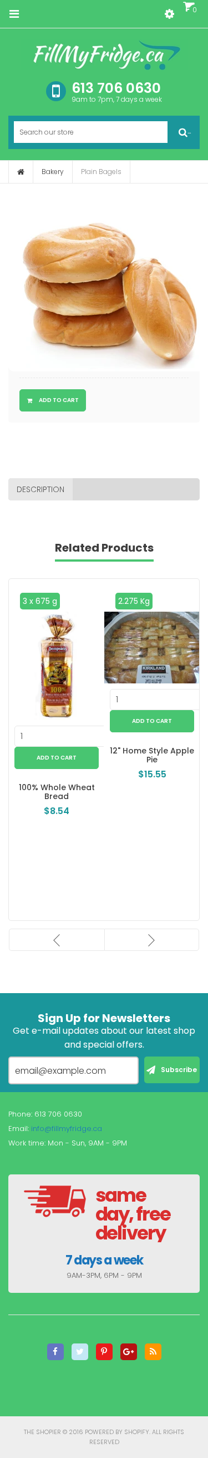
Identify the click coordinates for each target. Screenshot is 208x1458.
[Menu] (14, 14)
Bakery (53, 171)
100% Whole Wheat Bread (57, 792)
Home (20, 172)
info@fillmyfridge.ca (66, 1128)
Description (40, 489)
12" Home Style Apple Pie (152, 755)
